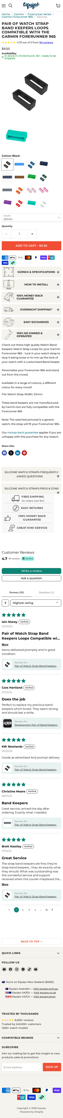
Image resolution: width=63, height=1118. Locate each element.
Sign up (52, 1067)
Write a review (31, 571)
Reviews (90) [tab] (16, 592)
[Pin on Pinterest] (24, 453)
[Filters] (5, 603)
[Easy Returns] (27, 508)
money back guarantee (23, 432)
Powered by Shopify (31, 1111)
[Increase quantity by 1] (32, 233)
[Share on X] (11, 453)
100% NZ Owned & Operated (30, 335)
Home (6, 14)
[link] (31, 42)
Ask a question (31, 578)
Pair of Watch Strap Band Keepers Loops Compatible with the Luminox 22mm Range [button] (37, 897)
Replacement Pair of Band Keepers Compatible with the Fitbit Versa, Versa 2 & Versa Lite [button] (36, 725)
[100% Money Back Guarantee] (27, 518)
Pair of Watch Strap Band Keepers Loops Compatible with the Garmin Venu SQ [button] (36, 825)
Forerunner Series (39, 14)
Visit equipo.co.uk (45, 992)
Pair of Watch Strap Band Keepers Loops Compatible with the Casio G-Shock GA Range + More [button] (37, 770)
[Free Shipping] (27, 499)
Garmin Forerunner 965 (17, 16)
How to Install (36, 284)
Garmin (19, 14)
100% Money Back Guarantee (30, 297)
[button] (7, 664)
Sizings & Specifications (36, 272)
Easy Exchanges (36, 322)
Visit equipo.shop (44, 996)
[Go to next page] (53, 909)
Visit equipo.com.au (45, 988)
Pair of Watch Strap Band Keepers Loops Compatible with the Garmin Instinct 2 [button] (36, 666)
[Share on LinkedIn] (17, 453)
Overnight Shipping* (36, 309)
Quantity (7, 226)
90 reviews (46, 42)
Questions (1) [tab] (46, 592)
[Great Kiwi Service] (27, 528)
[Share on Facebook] (4, 453)
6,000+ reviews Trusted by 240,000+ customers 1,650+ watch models (21, 1024)
